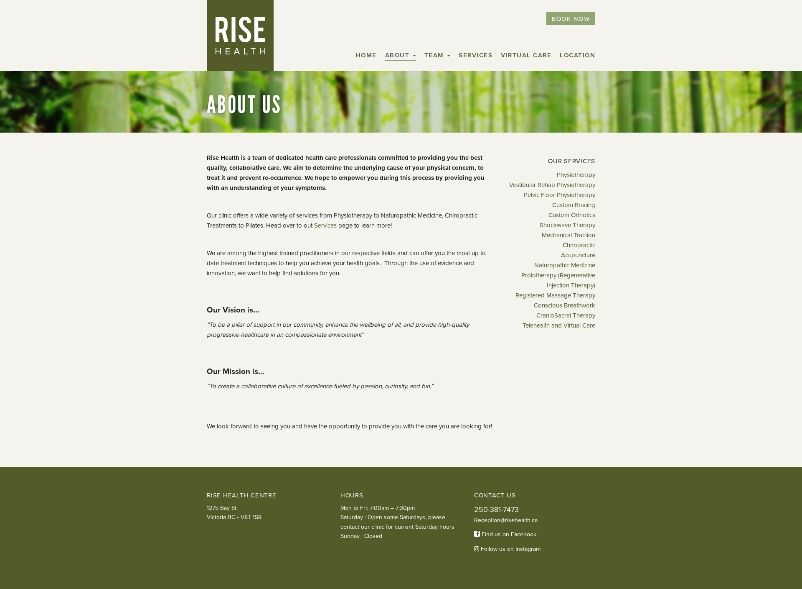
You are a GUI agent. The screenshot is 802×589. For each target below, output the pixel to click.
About (398, 55)
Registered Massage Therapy (555, 295)
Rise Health (240, 35)
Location (577, 55)
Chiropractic (579, 245)
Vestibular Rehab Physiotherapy (552, 185)
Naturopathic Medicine (564, 265)
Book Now (571, 19)
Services (475, 55)
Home (366, 55)
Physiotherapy (576, 175)
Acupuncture (578, 255)
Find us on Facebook (508, 534)
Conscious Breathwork (564, 305)
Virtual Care (526, 55)
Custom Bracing (573, 205)
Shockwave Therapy (567, 225)
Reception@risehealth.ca (506, 520)
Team (435, 55)
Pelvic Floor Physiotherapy (559, 195)
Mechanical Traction (568, 235)
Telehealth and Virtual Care (559, 325)
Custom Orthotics (571, 215)
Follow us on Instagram (510, 549)
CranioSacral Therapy (565, 315)
